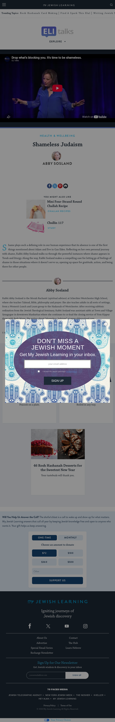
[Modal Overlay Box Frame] (57, 361)
